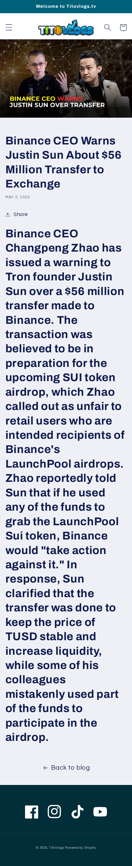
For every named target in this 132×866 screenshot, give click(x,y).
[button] (9, 27)
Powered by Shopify (80, 847)
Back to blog (70, 768)
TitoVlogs (57, 847)
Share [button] (21, 214)
